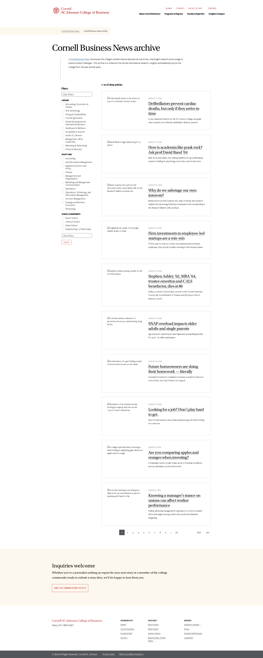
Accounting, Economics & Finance (76, 105)
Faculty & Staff (195, 8)
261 (176, 532)
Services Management (75, 198)
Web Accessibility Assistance (131, 654)
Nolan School (71, 225)
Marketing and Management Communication (77, 184)
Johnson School (72, 221)
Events (186, 629)
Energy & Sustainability (75, 114)
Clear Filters (68, 94)
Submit (66, 242)
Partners (212, 8)
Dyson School (71, 218)
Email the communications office (69, 588)
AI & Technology (72, 110)
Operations (70, 188)
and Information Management (78, 162)
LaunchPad (188, 637)
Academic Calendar (191, 624)
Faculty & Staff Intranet (193, 633)
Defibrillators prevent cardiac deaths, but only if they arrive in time (173, 108)
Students (180, 8)
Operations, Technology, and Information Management (78, 194)
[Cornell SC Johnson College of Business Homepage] (83, 621)
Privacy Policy (109, 654)
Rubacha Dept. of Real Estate (78, 229)
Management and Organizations (73, 177)
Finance (68, 172)
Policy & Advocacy (73, 149)
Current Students (127, 629)
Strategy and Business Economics (75, 204)
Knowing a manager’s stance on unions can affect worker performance (174, 500)
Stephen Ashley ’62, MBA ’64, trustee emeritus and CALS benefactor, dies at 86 (172, 281)
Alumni (169, 8)
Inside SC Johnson (73, 135)
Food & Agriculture (74, 118)
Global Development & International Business (75, 123)
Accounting (70, 158)
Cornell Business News (70, 31)
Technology (70, 209)
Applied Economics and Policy (75, 167)
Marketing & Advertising (76, 145)
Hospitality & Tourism (75, 132)
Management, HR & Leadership (74, 140)
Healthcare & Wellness (75, 128)
